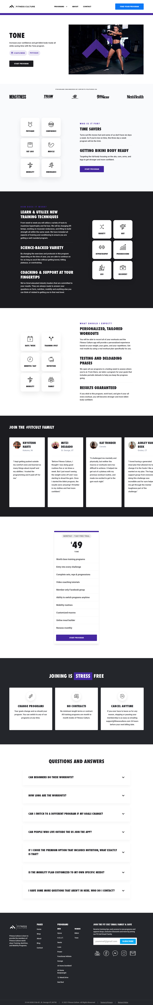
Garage (60, 961)
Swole (59, 942)
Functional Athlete (64, 956)
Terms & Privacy (106, 1002)
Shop (39, 934)
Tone (76, 938)
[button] (61, 6)
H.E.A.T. (60, 938)
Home (39, 929)
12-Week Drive (62, 977)
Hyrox (59, 933)
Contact (40, 948)
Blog (38, 943)
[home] (22, 6)
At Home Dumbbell (64, 966)
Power (59, 952)
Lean (59, 947)
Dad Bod (60, 982)
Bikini (77, 933)
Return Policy (123, 1002)
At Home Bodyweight (61, 971)
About (39, 938)
